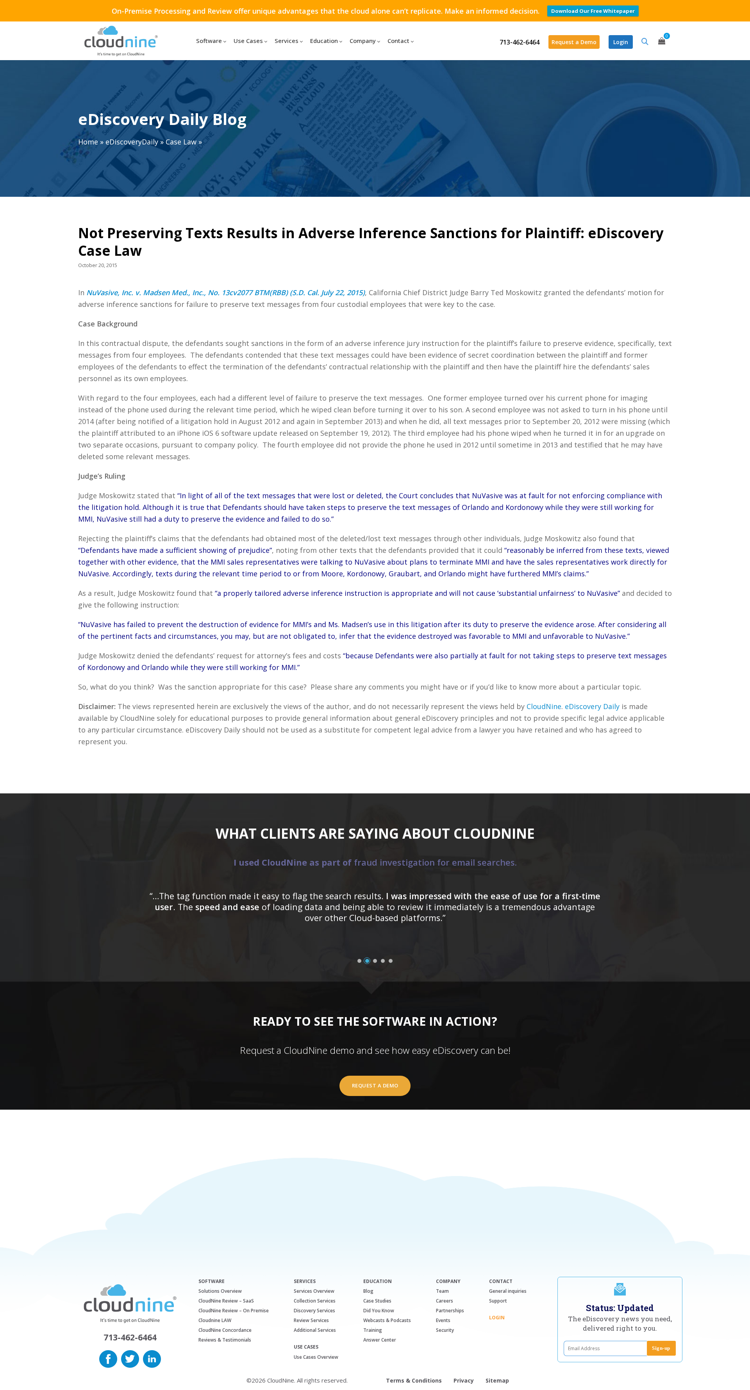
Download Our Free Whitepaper (593, 10)
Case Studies (377, 1300)
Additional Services (315, 1330)
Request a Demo (574, 42)
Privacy (464, 1380)
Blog (368, 1291)
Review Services (311, 1320)
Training (372, 1330)
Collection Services (315, 1300)
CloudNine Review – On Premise (233, 1310)
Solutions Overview (220, 1291)
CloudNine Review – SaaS (226, 1300)
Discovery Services (314, 1310)
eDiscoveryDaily (131, 141)
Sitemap (497, 1380)
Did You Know (378, 1310)
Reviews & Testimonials (224, 1340)
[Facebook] (108, 1358)
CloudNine (544, 706)
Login (620, 42)
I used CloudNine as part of (375, 862)
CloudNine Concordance (225, 1330)
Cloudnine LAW (214, 1320)
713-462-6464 (519, 42)
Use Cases (306, 1347)
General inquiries (508, 1291)
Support (498, 1300)
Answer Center (379, 1340)
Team (442, 1291)
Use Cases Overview (316, 1357)
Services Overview (314, 1291)
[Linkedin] (152, 1358)
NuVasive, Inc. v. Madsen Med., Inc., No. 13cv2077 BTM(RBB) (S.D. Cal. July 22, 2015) (225, 292)
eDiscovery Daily (592, 706)
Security (445, 1330)
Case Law (181, 141)
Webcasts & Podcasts (387, 1320)
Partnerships (450, 1310)
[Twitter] (130, 1358)
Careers (444, 1300)
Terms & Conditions (414, 1380)
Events (443, 1320)
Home (88, 141)
